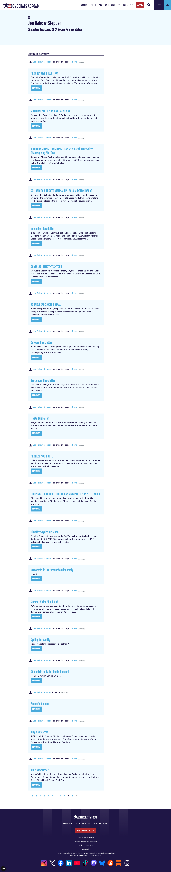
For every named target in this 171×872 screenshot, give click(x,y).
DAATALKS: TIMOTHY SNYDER (46, 267)
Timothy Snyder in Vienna (44, 532)
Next (76, 796)
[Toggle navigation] (159, 5)
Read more (36, 88)
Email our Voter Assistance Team (85, 841)
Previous (29, 796)
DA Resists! (110, 5)
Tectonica (97, 856)
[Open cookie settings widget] (3, 868)
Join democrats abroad (85, 831)
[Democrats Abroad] (21, 5)
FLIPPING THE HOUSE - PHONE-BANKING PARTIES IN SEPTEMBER (65, 494)
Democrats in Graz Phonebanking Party (52, 570)
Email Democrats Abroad (85, 837)
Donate (140, 5)
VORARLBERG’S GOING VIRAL (46, 305)
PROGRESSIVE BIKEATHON (44, 73)
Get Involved (96, 5)
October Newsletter (41, 343)
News (74, 62)
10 (68, 795)
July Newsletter (39, 732)
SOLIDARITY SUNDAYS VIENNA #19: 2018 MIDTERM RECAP (61, 191)
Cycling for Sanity (40, 640)
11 (72, 795)
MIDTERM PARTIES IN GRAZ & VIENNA (50, 111)
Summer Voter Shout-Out (44, 602)
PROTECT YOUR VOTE (42, 456)
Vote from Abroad (125, 5)
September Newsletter (43, 380)
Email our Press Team (85, 845)
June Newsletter (40, 770)
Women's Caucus (40, 704)
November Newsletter (42, 229)
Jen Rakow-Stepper (42, 62)
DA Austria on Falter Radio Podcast (50, 672)
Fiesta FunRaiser (40, 418)
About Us (84, 5)
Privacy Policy (85, 849)
